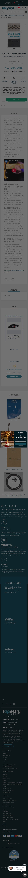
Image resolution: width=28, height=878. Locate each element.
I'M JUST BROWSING (21, 445)
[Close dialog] (26, 431)
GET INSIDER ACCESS (21, 443)
